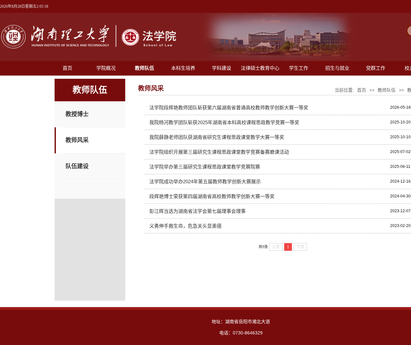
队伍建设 (77, 166)
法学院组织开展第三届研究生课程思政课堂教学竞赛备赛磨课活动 (219, 152)
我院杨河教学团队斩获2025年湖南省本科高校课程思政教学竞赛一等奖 (224, 122)
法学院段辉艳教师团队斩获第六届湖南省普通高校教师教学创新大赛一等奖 (228, 107)
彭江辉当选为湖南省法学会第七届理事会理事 (197, 211)
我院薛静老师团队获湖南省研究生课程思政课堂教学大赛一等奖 (216, 137)
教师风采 (77, 140)
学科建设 (221, 68)
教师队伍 (144, 68)
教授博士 (77, 114)
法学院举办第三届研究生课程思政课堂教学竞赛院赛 (204, 166)
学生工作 (298, 68)
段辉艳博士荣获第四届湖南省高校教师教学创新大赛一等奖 (212, 196)
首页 (67, 68)
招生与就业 (337, 68)
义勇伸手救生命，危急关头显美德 (185, 226)
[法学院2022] (88, 49)
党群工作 (375, 68)
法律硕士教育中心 (260, 68)
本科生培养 (183, 68)
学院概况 (106, 68)
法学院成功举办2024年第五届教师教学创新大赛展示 (205, 181)
